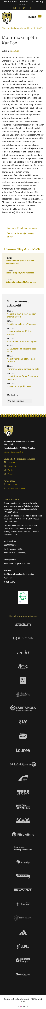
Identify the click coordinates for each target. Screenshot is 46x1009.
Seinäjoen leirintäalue (16, 488)
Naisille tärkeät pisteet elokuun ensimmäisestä (21, 315)
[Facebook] (14, 8)
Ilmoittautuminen (10, 2)
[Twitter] (24, 8)
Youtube (11, 474)
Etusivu (5, 28)
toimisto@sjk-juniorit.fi (13, 452)
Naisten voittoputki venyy (19, 386)
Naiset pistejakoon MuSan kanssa (21, 282)
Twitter (10, 470)
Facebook (12, 462)
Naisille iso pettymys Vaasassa (20, 273)
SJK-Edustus (36, 2)
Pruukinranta (13, 484)
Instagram (12, 466)
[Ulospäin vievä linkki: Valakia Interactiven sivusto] (23, 1006)
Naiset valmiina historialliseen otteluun (21, 360)
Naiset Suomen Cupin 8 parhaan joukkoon (22, 377)
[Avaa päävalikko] (34, 16)
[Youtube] (29, 8)
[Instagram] (19, 8)
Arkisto (14, 28)
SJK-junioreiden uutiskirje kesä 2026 (21, 350)
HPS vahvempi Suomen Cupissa (22, 341)
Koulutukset (23, 4)
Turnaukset (24, 2)
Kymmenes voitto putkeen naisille (23, 369)
